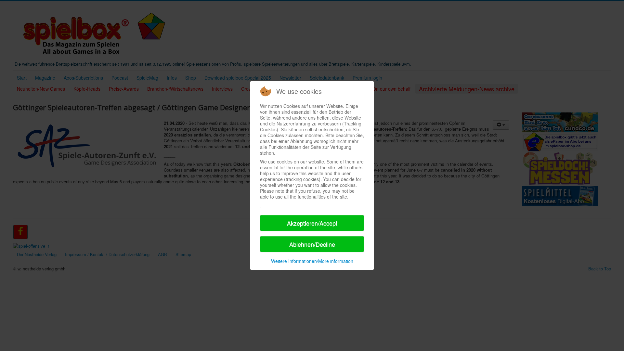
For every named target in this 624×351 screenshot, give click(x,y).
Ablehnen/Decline (312, 244)
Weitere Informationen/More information (312, 261)
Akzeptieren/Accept (312, 223)
